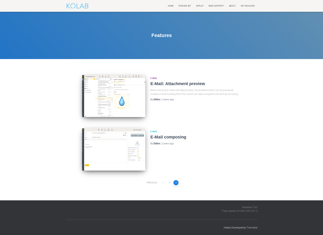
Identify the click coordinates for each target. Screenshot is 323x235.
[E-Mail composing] (113, 149)
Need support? (216, 6)
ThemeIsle (251, 227)
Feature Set (185, 6)
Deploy (200, 6)
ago (168, 99)
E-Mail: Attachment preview (177, 83)
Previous (152, 183)
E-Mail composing (168, 137)
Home (171, 6)
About (232, 6)
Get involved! (248, 6)
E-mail (153, 78)
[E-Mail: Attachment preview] (113, 96)
